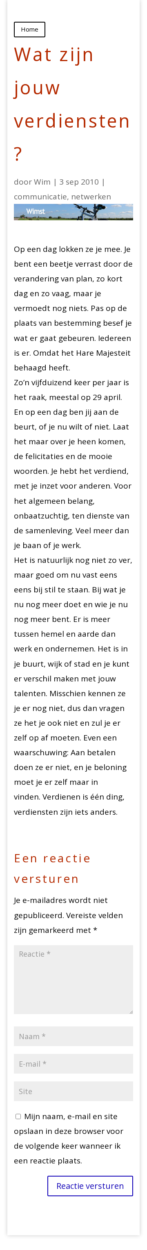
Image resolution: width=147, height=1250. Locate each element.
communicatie (40, 196)
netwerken (91, 196)
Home (29, 29)
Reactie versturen (90, 1185)
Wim (42, 181)
